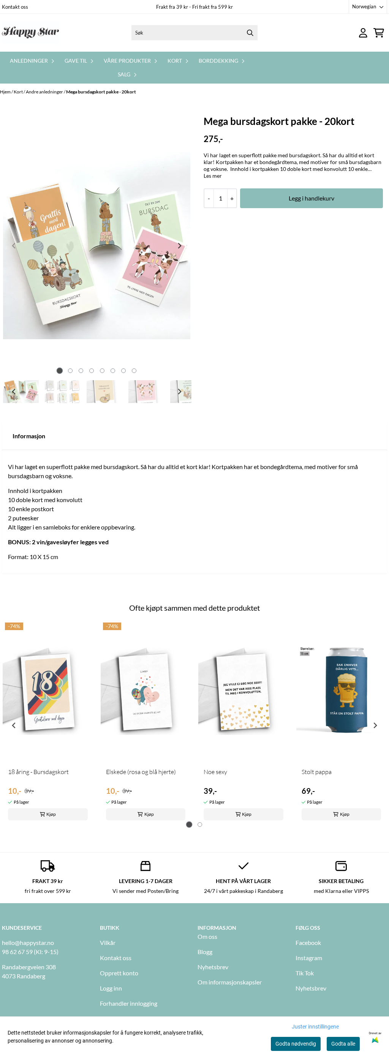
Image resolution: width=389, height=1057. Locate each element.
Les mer (213, 175)
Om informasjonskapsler (230, 982)
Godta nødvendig (295, 1044)
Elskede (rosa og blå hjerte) (141, 772)
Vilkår (107, 942)
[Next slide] (179, 246)
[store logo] (30, 32)
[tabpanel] (48, 722)
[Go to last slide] (14, 392)
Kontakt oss (15, 7)
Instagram (309, 957)
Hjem (5, 92)
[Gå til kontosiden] (363, 33)
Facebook (308, 942)
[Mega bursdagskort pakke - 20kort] (96, 245)
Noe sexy (215, 772)
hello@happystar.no (28, 942)
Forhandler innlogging (128, 1003)
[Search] (250, 32)
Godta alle (343, 1044)
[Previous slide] (14, 246)
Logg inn (111, 988)
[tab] (59, 371)
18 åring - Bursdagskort (38, 772)
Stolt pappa (317, 772)
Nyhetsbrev (213, 966)
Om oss (207, 936)
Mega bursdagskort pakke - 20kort (101, 92)
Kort (19, 92)
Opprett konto (119, 972)
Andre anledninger (45, 92)
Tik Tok (305, 972)
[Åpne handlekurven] (378, 33)
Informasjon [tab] (29, 435)
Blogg (205, 951)
